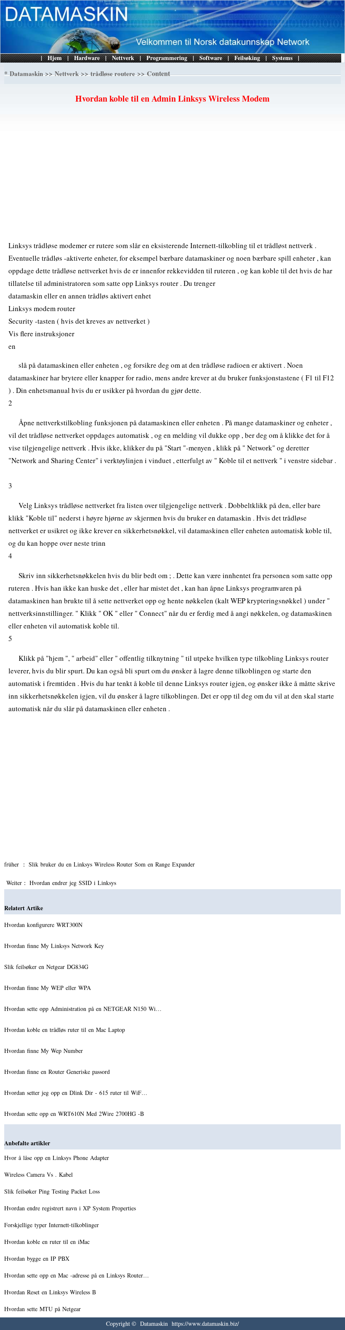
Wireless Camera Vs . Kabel (39, 1174)
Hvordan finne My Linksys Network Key (55, 946)
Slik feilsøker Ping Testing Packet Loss (53, 1191)
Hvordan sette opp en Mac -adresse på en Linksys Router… (76, 1275)
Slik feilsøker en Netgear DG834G (47, 967)
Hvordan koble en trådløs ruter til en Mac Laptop (65, 1030)
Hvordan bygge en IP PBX (38, 1258)
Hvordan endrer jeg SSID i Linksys (73, 883)
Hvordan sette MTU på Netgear (43, 1309)
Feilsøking (247, 57)
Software (210, 57)
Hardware (87, 57)
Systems (282, 57)
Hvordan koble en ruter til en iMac (48, 1242)
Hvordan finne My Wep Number (44, 1051)
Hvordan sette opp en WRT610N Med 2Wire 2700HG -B (75, 1114)
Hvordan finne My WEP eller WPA (48, 988)
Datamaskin (26, 73)
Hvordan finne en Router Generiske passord (58, 1072)
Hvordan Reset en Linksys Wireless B (51, 1292)
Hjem (55, 57)
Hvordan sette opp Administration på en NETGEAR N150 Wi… (83, 1009)
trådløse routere (112, 73)
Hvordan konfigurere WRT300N (44, 925)
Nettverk (123, 57)
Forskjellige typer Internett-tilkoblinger (52, 1225)
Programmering (166, 57)
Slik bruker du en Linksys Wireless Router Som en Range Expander (113, 864)
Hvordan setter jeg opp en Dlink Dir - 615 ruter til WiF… (75, 1093)
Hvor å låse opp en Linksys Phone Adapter (57, 1158)
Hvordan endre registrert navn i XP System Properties (71, 1208)
